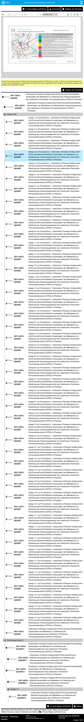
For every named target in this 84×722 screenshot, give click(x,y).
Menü (8, 3)
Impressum (4, 717)
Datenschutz (14, 717)
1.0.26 (81, 720)
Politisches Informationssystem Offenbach (39, 2)
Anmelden (4, 719)
